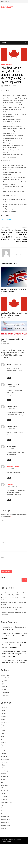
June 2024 (4, 686)
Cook (2, 733)
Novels (3, 779)
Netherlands (4, 776)
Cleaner (3, 730)
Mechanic (3, 773)
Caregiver (3, 725)
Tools (2, 811)
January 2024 (4, 695)
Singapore (4, 796)
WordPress (4, 841)
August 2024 (4, 681)
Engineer (3, 745)
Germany (3, 753)
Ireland (3, 765)
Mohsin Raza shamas (13, 466)
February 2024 (5, 692)
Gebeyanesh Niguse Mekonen (10, 651)
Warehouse (9, 64)
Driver (2, 736)
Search (3, 577)
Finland (3, 751)
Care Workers (5, 722)
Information (4, 762)
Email (3, 550)
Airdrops (3, 713)
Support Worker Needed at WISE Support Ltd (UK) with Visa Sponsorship (14, 653)
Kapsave (7, 7)
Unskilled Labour (5, 825)
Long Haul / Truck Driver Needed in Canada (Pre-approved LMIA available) (14, 314)
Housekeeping (5, 759)
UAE (2, 814)
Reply (8, 377)
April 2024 (3, 689)
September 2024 (5, 678)
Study (2, 805)
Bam (10, 841)
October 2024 (5, 675)
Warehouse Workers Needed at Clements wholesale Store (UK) (13, 290)
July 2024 (3, 684)
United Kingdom (5, 819)
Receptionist (4, 785)
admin (6, 85)
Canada (3, 64)
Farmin (3, 748)
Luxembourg (4, 771)
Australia (3, 716)
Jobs (2, 768)
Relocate (3, 788)
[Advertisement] (14, 26)
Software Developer (6, 802)
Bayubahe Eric (11, 484)
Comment (4, 520)
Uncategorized (5, 816)
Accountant (4, 708)
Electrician (4, 742)
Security (3, 794)
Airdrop (3, 710)
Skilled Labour (5, 799)
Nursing (3, 782)
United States (5, 822)
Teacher (3, 808)
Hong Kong (4, 756)
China (2, 728)
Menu (4, 42)
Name (3, 542)
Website (3, 557)
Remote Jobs (5, 791)
